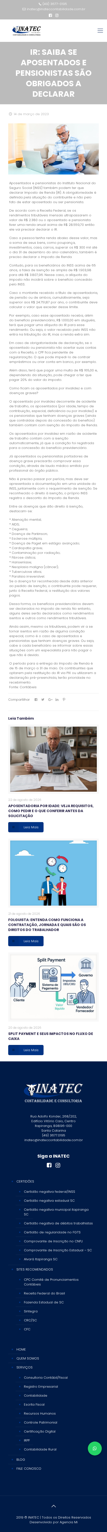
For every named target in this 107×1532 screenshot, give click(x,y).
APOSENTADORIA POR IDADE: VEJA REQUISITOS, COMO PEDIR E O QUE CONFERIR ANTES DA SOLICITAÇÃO (51, 810)
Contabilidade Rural (40, 1449)
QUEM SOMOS (27, 1358)
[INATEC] (26, 30)
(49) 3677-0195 (55, 3)
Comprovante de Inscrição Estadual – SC (58, 1250)
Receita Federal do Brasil (44, 1293)
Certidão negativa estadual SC (49, 1200)
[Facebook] (50, 15)
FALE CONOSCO (28, 1468)
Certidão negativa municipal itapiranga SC (56, 1212)
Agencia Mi (69, 1522)
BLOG (20, 1459)
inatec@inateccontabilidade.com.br (56, 9)
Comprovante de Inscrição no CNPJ (53, 1241)
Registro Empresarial (41, 1386)
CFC (27, 1329)
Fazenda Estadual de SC (44, 1302)
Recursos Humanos (40, 1413)
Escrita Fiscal (34, 1404)
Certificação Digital (39, 1431)
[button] (95, 1448)
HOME (21, 1349)
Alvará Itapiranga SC (40, 1259)
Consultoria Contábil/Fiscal (46, 1377)
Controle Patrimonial (40, 1422)
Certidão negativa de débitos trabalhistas (58, 1223)
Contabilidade (35, 1395)
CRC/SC (30, 1320)
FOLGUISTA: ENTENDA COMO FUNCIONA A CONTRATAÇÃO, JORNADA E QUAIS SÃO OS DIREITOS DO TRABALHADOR (47, 924)
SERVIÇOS (24, 1367)
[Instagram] (56, 15)
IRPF (27, 1440)
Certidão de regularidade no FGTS (52, 1232)
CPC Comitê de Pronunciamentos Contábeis (51, 1282)
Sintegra (31, 1311)
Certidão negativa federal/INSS (49, 1191)
